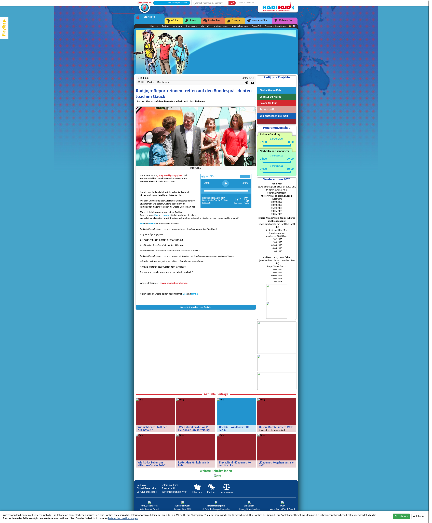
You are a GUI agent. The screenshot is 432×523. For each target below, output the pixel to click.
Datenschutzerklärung (275, 26)
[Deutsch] (290, 26)
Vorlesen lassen (221, 26)
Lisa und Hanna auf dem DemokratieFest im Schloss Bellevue (214, 200)
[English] (294, 26)
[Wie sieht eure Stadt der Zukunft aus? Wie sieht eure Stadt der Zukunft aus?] (139, 400)
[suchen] (232, 3)
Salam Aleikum (170, 485)
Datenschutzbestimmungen (123, 518)
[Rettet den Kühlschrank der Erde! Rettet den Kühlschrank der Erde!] (180, 435)
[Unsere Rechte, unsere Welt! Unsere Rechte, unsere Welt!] (261, 400)
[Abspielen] (225, 183)
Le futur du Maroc (147, 492)
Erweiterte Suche (245, 3)
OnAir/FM (256, 26)
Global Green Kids (146, 488)
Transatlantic (169, 488)
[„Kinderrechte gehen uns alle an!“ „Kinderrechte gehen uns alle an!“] (261, 435)
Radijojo (207, 307)
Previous (138, 138)
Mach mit (205, 26)
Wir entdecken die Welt (174, 492)
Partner (165, 26)
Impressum (191, 26)
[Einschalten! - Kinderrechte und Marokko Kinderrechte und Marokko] (220, 435)
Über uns (154, 26)
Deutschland (164, 82)
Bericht (151, 82)
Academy (177, 26)
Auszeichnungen (240, 26)
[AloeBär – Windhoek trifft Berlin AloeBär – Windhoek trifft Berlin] (220, 400)
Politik (141, 82)
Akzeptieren (401, 516)
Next (253, 138)
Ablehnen (418, 516)
